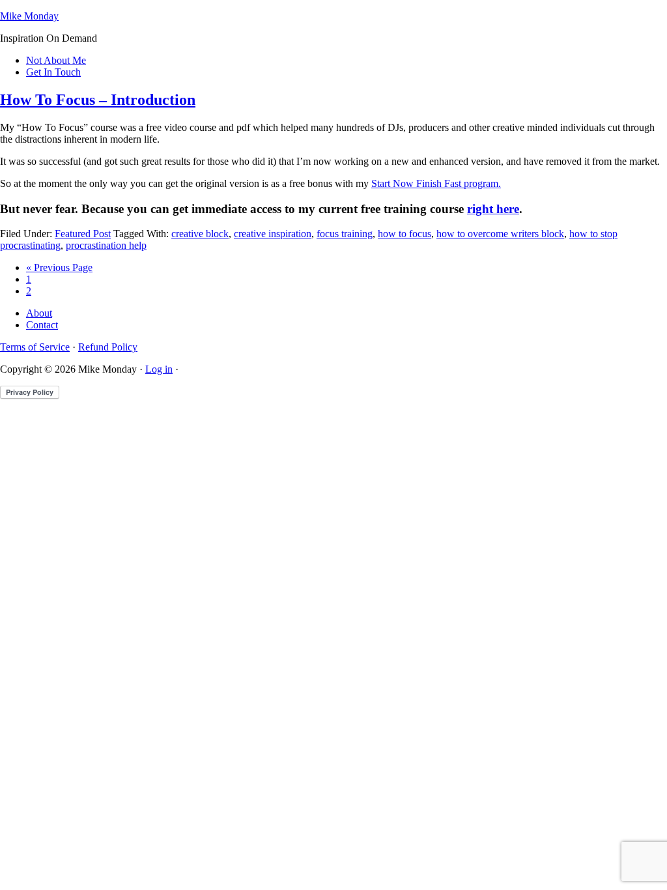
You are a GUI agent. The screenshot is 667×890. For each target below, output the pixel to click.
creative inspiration (272, 233)
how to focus (404, 233)
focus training (345, 233)
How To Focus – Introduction (97, 99)
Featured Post (83, 233)
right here (493, 209)
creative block (200, 233)
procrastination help (106, 245)
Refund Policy (107, 346)
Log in (159, 369)
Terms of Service (35, 346)
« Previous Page (59, 267)
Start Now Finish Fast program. (436, 183)
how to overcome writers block (500, 233)
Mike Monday (29, 16)
